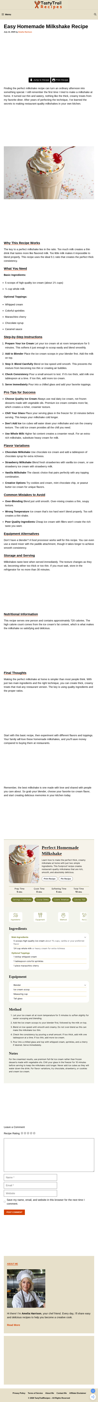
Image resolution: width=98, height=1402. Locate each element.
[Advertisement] (49, 57)
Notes (84, 920)
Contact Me (62, 1393)
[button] (85, 937)
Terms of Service (35, 1393)
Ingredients (15, 920)
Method (63, 920)
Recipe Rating (12, 1133)
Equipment (40, 920)
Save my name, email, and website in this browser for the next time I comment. (46, 1201)
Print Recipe (61, 80)
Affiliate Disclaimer (77, 1393)
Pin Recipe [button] (66, 878)
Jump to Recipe (41, 80)
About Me (49, 1393)
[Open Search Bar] (95, 14)
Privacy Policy (19, 1393)
